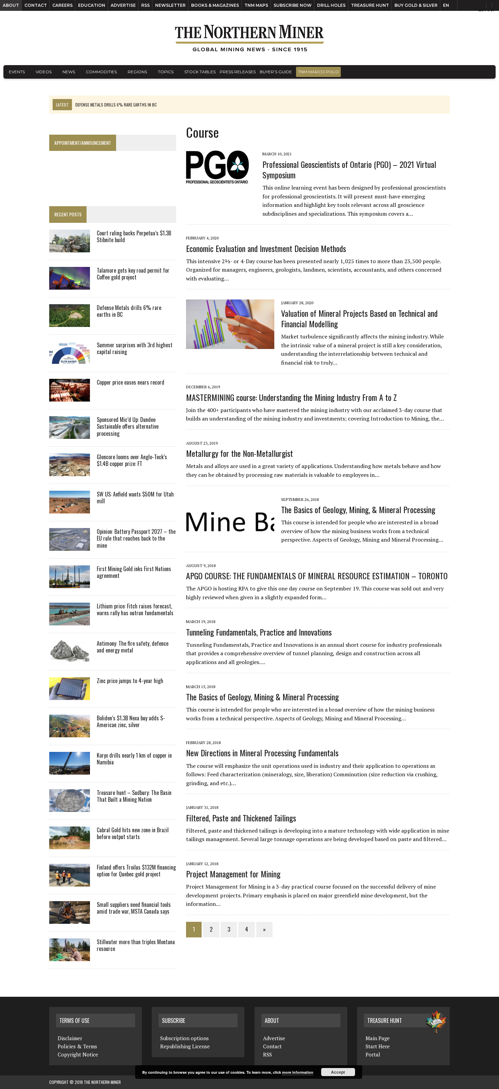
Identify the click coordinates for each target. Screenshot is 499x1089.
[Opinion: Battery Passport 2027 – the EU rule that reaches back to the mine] (69, 546)
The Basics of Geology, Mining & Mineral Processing (262, 697)
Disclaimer (70, 1038)
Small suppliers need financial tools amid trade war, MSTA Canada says (134, 908)
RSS (145, 5)
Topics (165, 71)
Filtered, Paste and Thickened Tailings (241, 818)
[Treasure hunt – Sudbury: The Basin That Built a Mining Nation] (69, 807)
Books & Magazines (215, 5)
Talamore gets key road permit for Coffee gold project (133, 273)
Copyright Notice (78, 1054)
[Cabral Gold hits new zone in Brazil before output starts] (69, 844)
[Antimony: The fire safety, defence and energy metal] (69, 658)
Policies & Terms (77, 1046)
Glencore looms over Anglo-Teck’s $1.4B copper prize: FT (132, 460)
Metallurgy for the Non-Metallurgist (239, 453)
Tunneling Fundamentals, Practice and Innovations (259, 632)
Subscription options (184, 1038)
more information (297, 1072)
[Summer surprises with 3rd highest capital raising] (69, 359)
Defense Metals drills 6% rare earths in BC (129, 311)
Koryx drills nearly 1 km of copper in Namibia (134, 758)
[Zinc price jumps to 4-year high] (69, 695)
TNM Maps (256, 5)
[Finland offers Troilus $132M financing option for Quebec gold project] (69, 882)
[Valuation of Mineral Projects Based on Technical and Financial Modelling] (233, 344)
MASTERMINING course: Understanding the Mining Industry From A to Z (291, 397)
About (11, 5)
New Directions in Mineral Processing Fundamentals (262, 752)
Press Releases (238, 71)
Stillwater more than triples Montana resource (136, 945)
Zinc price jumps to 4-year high (130, 681)
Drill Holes (331, 5)
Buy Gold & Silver (416, 5)
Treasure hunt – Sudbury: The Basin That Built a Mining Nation (134, 796)
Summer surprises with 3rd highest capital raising (134, 348)
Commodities (101, 71)
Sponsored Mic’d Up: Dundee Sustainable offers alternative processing (128, 426)
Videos (44, 71)
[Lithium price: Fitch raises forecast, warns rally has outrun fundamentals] (69, 620)
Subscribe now (293, 5)
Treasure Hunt (370, 5)
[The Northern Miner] (249, 38)
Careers (62, 5)
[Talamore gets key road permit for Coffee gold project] (69, 285)
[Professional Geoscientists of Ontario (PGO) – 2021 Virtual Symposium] (221, 179)
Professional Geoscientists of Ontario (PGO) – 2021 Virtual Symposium (349, 169)
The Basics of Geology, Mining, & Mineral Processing (358, 509)
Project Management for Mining (233, 874)
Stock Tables (200, 71)
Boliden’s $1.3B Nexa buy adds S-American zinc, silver (131, 721)
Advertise (123, 5)
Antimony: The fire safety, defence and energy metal (132, 647)
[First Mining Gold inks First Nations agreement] (69, 583)
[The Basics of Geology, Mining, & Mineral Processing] (233, 541)
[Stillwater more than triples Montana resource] (69, 956)
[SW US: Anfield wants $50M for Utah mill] (69, 508)
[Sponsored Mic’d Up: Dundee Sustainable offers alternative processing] (69, 434)
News (68, 71)
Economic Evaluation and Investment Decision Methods (266, 248)
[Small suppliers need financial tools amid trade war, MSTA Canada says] (69, 919)
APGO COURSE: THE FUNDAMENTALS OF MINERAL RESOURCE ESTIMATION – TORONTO (317, 575)
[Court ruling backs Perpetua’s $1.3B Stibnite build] (69, 247)
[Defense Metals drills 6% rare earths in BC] (69, 322)
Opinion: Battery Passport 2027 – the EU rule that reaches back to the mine (136, 538)
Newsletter (170, 5)
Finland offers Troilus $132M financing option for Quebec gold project (136, 870)
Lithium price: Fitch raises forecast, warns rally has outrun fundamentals (135, 609)
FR (490, 9)
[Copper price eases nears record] (69, 397)
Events (17, 71)
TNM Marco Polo (318, 71)
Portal (373, 1054)
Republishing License (185, 1046)
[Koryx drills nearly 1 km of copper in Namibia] (69, 770)
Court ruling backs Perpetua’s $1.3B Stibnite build (134, 236)
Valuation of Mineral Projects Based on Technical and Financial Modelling (359, 318)
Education (91, 5)
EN (446, 5)
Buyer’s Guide (276, 71)
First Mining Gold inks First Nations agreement (134, 572)
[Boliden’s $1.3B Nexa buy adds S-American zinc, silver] (69, 732)
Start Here (378, 1046)
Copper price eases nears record (130, 382)
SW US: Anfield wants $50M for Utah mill (135, 497)
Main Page (378, 1038)
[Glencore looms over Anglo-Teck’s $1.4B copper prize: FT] (69, 471)
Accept (338, 1072)
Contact (35, 5)
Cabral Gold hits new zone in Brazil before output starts (133, 833)
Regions (137, 71)
